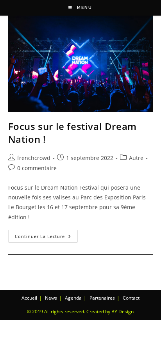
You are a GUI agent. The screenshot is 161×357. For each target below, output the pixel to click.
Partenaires (102, 298)
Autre (136, 158)
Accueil (29, 298)
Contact (131, 298)
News (51, 298)
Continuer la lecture (46, 234)
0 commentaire (37, 168)
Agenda (73, 298)
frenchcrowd (33, 158)
